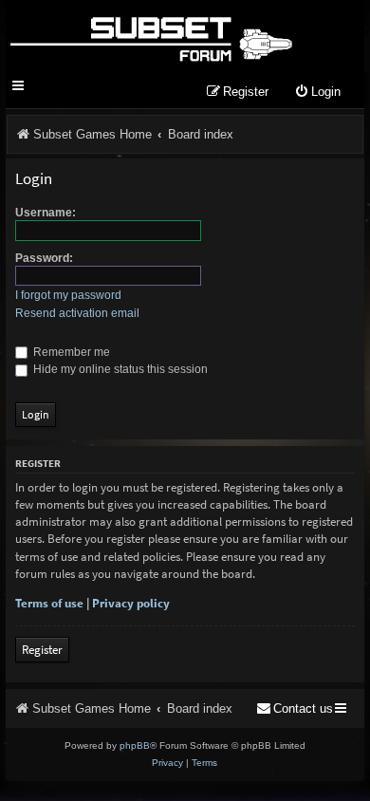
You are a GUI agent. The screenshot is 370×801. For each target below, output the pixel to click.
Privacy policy (131, 603)
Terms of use (49, 603)
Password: (44, 258)
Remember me (70, 352)
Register (42, 650)
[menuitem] (317, 92)
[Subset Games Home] (150, 36)
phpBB (135, 745)
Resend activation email (77, 313)
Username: (45, 212)
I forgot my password (68, 295)
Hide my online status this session (119, 369)
